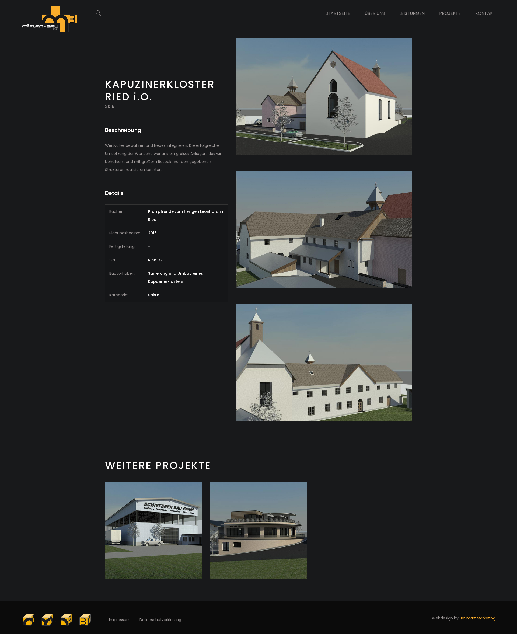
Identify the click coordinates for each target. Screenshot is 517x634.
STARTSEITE (338, 13)
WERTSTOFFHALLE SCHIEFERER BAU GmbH (153, 544)
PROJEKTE (450, 13)
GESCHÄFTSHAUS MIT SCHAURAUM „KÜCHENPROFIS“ (258, 544)
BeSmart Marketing (477, 618)
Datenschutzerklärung (160, 619)
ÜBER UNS (375, 13)
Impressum (119, 619)
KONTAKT (485, 13)
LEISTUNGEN (412, 13)
